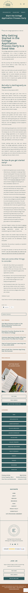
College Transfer (14, 442)
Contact (14, 506)
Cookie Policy (14, 511)
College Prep (16, 12)
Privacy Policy (14, 508)
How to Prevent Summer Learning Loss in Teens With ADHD (14, 344)
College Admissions (14, 428)
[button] (24, 4)
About (14, 495)
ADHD (14, 414)
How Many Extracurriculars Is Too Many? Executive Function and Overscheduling (12, 325)
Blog (14, 503)
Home (14, 493)
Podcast (14, 460)
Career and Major (14, 423)
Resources (14, 465)
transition (14, 469)
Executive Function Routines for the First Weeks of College (13, 332)
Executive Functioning (14, 446)
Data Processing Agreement (14, 513)
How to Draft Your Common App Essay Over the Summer (13, 350)
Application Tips (7, 12)
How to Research (14, 451)
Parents (23, 12)
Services (13, 498)
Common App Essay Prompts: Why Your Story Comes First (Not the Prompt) (14, 338)
